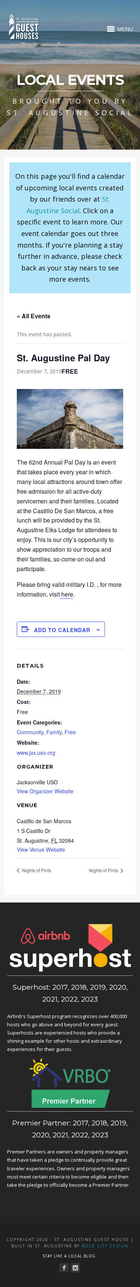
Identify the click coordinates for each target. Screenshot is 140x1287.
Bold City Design (105, 1245)
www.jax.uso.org (36, 752)
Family (54, 732)
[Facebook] (64, 1267)
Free (70, 732)
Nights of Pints (36, 870)
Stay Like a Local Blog (69, 1256)
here (66, 594)
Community (30, 732)
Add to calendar (62, 630)
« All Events (33, 316)
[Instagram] (75, 1267)
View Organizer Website (45, 791)
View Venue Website (41, 849)
